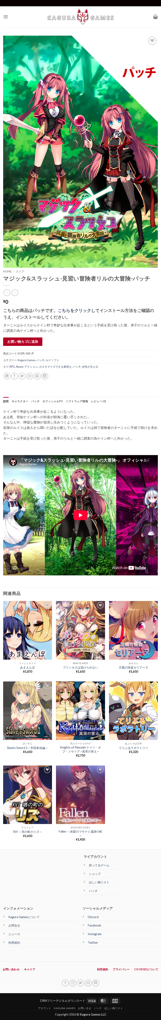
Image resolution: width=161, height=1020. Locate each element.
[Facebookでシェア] (14, 376)
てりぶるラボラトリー (133, 748)
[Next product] (7, 292)
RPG (12, 366)
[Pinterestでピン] (37, 376)
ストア (20, 271)
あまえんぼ (27, 667)
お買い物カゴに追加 (22, 341)
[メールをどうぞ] (88, 983)
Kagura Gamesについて (24, 917)
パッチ (40, 360)
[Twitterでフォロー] (80, 983)
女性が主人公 (90, 366)
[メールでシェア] (29, 376)
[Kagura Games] (80, 17)
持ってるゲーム (99, 865)
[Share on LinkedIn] (44, 376)
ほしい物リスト (99, 882)
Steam (19, 366)
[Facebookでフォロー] (65, 983)
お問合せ (14, 925)
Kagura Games (26, 360)
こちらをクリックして (79, 310)
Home (7, 271)
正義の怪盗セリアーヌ (133, 667)
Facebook (94, 925)
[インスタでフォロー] (72, 983)
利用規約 (14, 942)
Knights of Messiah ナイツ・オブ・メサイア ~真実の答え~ (80, 749)
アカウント (44, 1008)
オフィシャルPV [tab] (53, 401)
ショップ (95, 874)
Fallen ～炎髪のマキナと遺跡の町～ (80, 833)
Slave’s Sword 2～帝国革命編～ (27, 748)
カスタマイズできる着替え (55, 366)
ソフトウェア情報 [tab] (77, 401)
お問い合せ (84, 1008)
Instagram (94, 934)
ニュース (14, 934)
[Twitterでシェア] (22, 376)
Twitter (93, 942)
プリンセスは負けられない (80, 667)
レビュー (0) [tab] (98, 401)
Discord (93, 917)
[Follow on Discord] (95, 983)
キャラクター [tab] (20, 401)
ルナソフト (52, 360)
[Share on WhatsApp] (7, 376)
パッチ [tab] (35, 401)
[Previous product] (15, 292)
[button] (5, 17)
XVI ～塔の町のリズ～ (27, 831)
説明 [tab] (6, 401)
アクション (31, 366)
